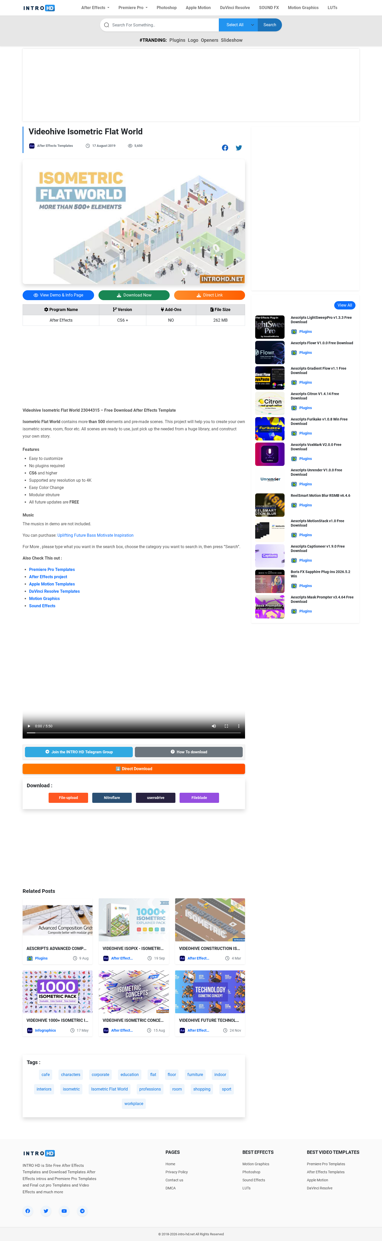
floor (172, 1074)
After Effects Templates (55, 146)
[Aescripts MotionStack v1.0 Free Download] (270, 530)
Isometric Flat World (109, 1089)
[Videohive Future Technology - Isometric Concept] (210, 992)
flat (153, 1074)
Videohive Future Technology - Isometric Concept (234, 1020)
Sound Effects (42, 605)
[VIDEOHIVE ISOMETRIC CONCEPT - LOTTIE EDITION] (134, 992)
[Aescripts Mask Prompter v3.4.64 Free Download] (270, 606)
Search (270, 24)
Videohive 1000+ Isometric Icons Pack (67, 1020)
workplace (133, 1103)
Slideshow (231, 40)
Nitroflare (112, 798)
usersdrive (155, 798)
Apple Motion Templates (52, 584)
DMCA (171, 1188)
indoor (220, 1074)
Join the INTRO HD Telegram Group (82, 752)
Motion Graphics (44, 598)
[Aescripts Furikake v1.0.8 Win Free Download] (270, 428)
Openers (209, 40)
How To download (192, 752)
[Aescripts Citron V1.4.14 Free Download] (270, 403)
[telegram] (82, 1211)
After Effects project (48, 576)
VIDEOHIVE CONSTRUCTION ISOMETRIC (217, 948)
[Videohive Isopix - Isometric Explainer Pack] (134, 919)
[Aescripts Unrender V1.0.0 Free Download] (270, 479)
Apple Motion (317, 1180)
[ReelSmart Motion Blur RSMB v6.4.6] (270, 504)
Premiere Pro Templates (52, 569)
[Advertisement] (191, 85)
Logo (193, 40)
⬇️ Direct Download (134, 768)
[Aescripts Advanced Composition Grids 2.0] (58, 919)
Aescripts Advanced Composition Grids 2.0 (73, 948)
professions (150, 1089)
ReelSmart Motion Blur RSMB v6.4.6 (320, 495)
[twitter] (46, 1211)
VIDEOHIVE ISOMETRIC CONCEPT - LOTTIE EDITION (151, 1020)
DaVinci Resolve (319, 1188)
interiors (44, 1089)
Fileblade (199, 798)
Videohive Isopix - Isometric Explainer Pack (150, 948)
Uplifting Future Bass (76, 535)
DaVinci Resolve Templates (54, 591)
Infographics (45, 1030)
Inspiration (124, 535)
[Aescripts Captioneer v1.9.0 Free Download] (270, 555)
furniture (195, 1074)
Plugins (177, 40)
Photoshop (251, 1172)
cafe (46, 1074)
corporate (100, 1074)
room (177, 1089)
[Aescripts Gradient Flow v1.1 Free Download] (270, 377)
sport (226, 1089)
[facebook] (28, 1211)
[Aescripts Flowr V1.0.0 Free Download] (270, 352)
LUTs (246, 1188)
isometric (71, 1089)
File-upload (68, 798)
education (130, 1074)
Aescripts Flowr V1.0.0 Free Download (322, 343)
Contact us (174, 1180)
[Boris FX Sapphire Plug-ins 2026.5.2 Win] (270, 580)
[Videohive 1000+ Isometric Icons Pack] (58, 992)
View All (345, 305)
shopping (201, 1089)
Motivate (105, 535)
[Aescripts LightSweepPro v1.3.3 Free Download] (270, 326)
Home (170, 1164)
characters (70, 1074)
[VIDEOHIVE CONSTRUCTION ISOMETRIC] (210, 919)
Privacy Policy (177, 1172)
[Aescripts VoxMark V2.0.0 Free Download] (270, 453)
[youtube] (64, 1211)
